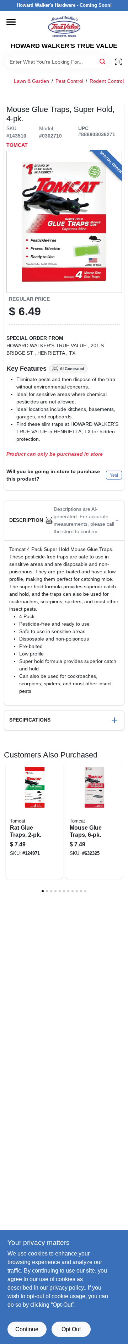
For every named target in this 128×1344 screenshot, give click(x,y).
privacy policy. (67, 1288)
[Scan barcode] (118, 62)
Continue (26, 1329)
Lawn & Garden (31, 81)
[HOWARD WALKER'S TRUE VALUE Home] (64, 26)
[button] (64, 520)
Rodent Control (107, 81)
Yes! (114, 475)
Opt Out (71, 1329)
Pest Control (69, 81)
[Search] (103, 61)
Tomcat (17, 145)
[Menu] (11, 22)
